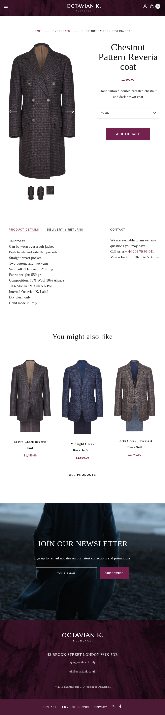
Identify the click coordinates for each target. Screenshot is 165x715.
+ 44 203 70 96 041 (139, 251)
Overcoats (61, 31)
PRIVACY (100, 707)
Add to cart (128, 134)
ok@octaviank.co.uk (82, 671)
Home (37, 31)
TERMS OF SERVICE (75, 707)
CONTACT (49, 707)
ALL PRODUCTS (82, 474)
